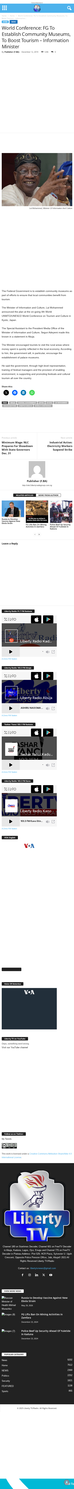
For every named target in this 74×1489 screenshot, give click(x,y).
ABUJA (12, 403)
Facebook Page (11, 969)
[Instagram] (30, 1275)
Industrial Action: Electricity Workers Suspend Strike (59, 446)
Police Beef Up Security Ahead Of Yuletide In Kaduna (60, 526)
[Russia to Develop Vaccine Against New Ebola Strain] (13, 508)
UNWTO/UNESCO (25, 406)
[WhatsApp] (27, 144)
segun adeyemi (9, 406)
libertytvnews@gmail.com (43, 1268)
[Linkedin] (38, 144)
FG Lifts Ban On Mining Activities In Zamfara (36, 525)
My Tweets (7, 1139)
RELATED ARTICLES (24, 495)
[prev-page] (35, 534)
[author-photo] (37, 469)
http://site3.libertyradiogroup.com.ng (37, 485)
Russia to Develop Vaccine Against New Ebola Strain (11, 521)
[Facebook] (7, 144)
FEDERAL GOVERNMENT (27, 403)
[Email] (48, 144)
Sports (5, 1391)
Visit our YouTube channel (15, 1047)
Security (6, 1381)
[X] (17, 144)
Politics (5, 1375)
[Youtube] (51, 1275)
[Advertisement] (37, 94)
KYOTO (49, 403)
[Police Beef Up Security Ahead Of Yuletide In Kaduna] (61, 511)
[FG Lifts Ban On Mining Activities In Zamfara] (37, 511)
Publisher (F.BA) (11, 52)
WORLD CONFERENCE (43, 406)
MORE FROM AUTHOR (48, 495)
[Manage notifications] (67, 1482)
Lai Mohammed (61, 403)
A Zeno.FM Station (9, 659)
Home (4, 15)
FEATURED (8, 1386)
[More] (58, 144)
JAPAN (41, 403)
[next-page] (39, 534)
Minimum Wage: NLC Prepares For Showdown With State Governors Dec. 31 (17, 448)
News (13, 22)
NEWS (5, 1370)
